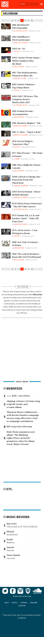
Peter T (17, 51)
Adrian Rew (19, 248)
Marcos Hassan (21, 43)
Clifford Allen (21, 31)
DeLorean (10, 13)
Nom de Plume (20, 78)
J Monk (17, 159)
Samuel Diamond (21, 186)
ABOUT (7, 603)
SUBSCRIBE (33, 603)
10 (32, 20)
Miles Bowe (19, 67)
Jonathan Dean (20, 224)
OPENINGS (23, 603)
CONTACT (14, 603)
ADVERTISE (22, 606)
